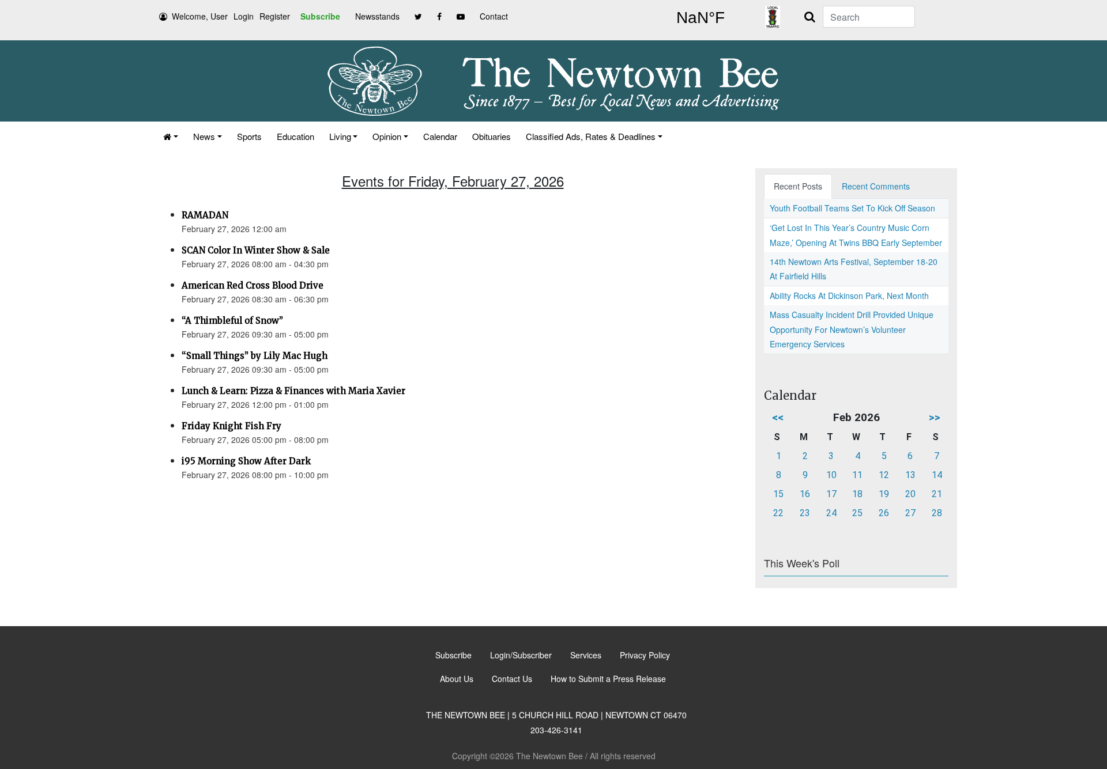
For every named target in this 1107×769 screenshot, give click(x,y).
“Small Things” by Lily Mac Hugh (254, 355)
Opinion (386, 136)
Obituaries (491, 136)
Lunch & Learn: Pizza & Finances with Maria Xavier (293, 390)
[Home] (171, 136)
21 (937, 493)
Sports (249, 136)
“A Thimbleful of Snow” (232, 320)
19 (884, 493)
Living (340, 136)
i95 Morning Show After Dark (246, 461)
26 (884, 512)
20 (910, 493)
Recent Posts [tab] (798, 186)
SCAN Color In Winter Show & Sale (256, 250)
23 (805, 512)
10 (831, 474)
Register (274, 16)
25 (857, 512)
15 (778, 493)
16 (805, 493)
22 (778, 512)
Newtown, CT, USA (700, 17)
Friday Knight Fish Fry (231, 426)
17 (831, 493)
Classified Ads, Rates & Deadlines (591, 136)
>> (934, 417)
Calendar (440, 136)
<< (778, 417)
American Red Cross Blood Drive (252, 285)
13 (910, 474)
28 (937, 512)
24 (831, 512)
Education (295, 136)
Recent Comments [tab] (876, 186)
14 (937, 474)
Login (244, 16)
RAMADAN (205, 215)
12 (884, 474)
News (204, 136)
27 (910, 512)
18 (857, 493)
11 (857, 474)
